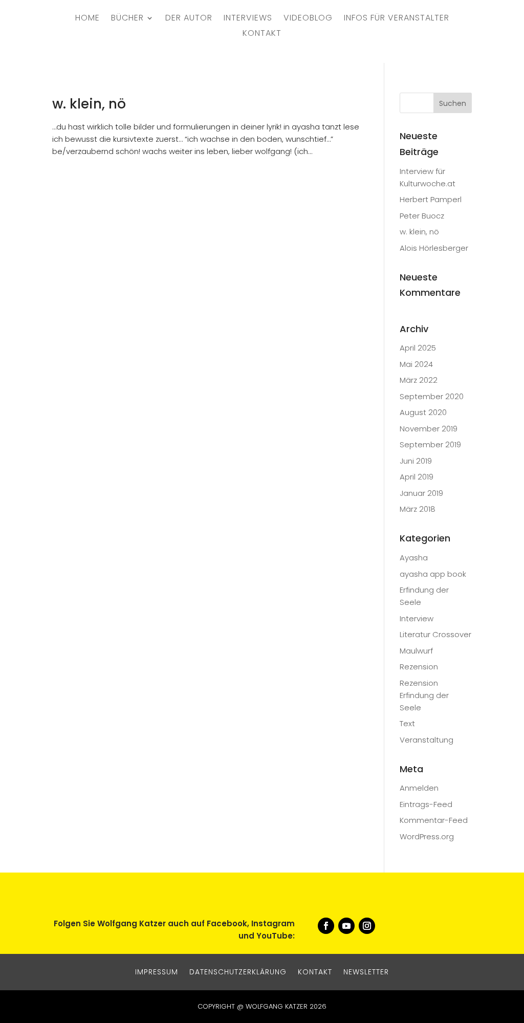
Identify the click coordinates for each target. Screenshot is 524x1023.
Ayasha (414, 557)
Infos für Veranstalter (396, 19)
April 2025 (418, 347)
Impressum (156, 971)
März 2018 (417, 509)
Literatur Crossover (435, 634)
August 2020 (423, 412)
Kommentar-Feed (434, 820)
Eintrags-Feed (426, 804)
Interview (416, 618)
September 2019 (430, 444)
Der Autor (188, 19)
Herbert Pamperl (431, 199)
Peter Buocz (422, 215)
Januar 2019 (421, 493)
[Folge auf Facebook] (326, 926)
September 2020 (432, 396)
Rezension (419, 666)
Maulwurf (416, 650)
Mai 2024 (416, 364)
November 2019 (428, 428)
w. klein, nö (89, 104)
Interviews (248, 19)
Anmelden (419, 787)
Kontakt (262, 34)
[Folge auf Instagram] (367, 926)
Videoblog (308, 19)
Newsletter (366, 971)
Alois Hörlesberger (434, 248)
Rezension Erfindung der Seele (424, 695)
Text (407, 723)
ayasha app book (433, 574)
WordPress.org (427, 836)
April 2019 (416, 476)
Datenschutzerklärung (238, 971)
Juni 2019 (416, 460)
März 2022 (419, 380)
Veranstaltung (426, 739)
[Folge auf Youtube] (346, 926)
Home (87, 19)
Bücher (127, 19)
